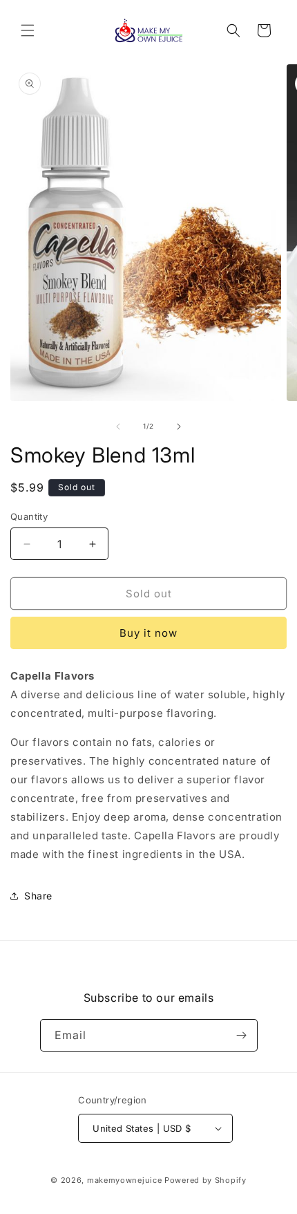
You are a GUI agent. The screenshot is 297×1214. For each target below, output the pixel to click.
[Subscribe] (242, 1035)
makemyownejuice (124, 1180)
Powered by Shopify (205, 1180)
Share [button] (38, 896)
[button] (27, 30)
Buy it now (148, 632)
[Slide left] (118, 426)
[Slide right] (179, 426)
